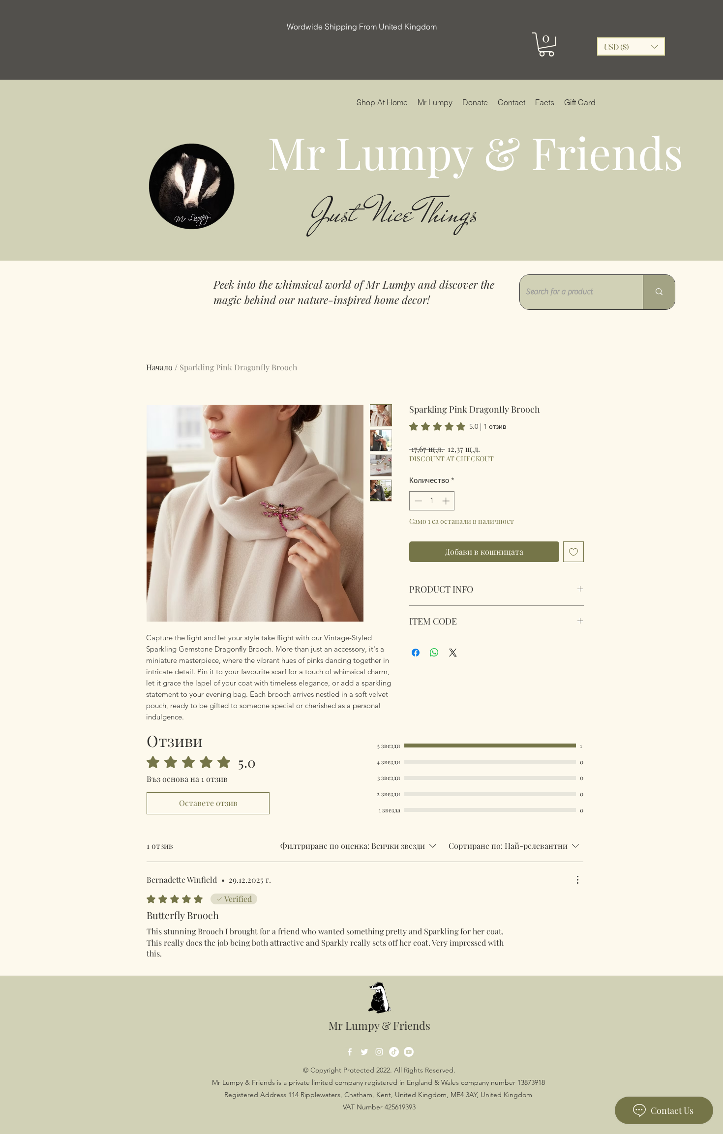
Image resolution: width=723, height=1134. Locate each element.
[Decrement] (417, 501)
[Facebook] (350, 1052)
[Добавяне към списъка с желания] (573, 551)
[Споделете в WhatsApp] (434, 652)
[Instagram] (379, 1052)
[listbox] (631, 46)
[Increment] (446, 501)
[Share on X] (453, 652)
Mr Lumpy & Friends (379, 1025)
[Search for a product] (659, 292)
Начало (159, 367)
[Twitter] (364, 1052)
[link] (457, 426)
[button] (546, 44)
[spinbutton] (432, 501)
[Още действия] (577, 880)
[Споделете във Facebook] (416, 652)
